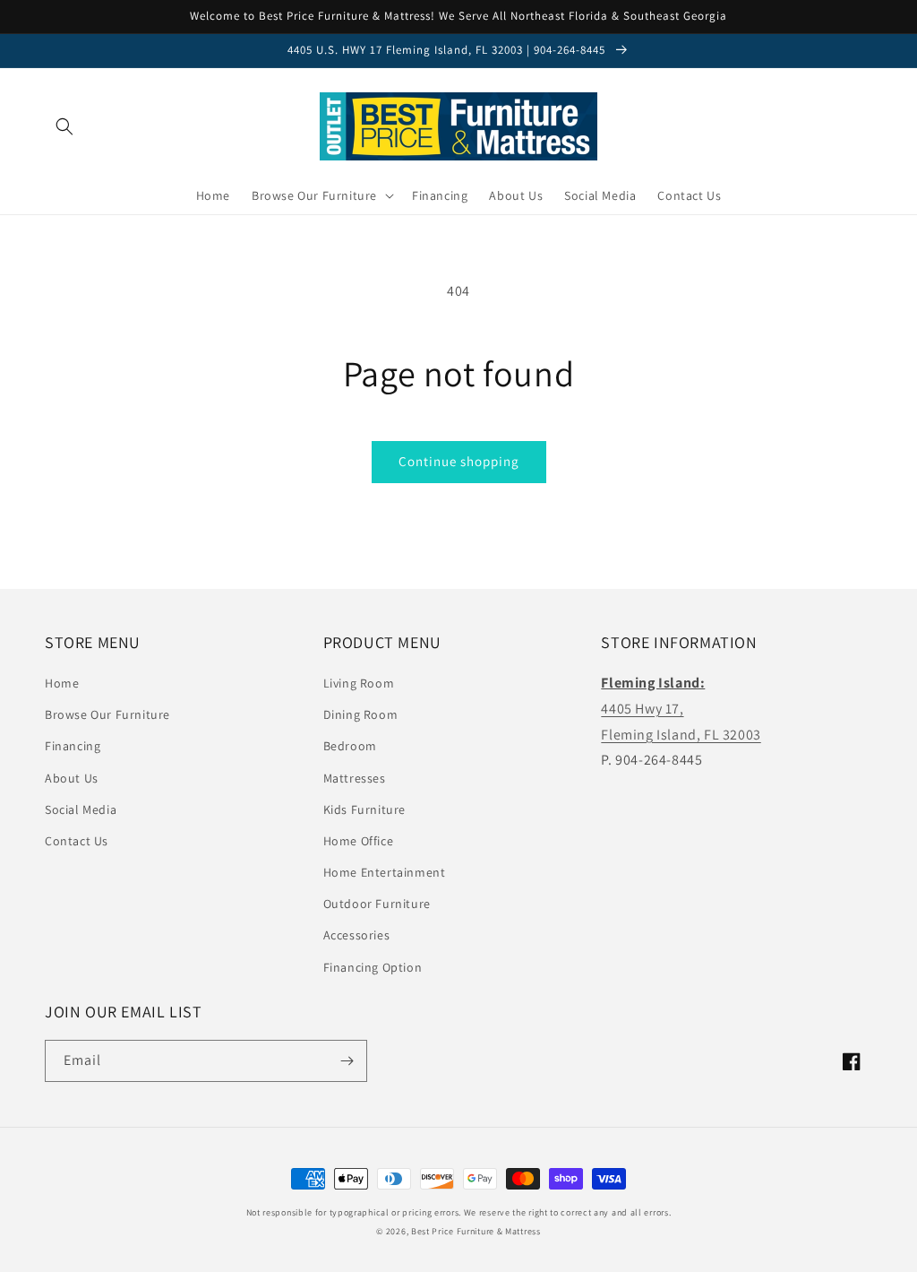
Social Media (80, 809)
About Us (72, 778)
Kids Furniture (364, 809)
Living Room (359, 683)
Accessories (356, 935)
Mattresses (354, 778)
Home (62, 683)
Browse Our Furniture (107, 714)
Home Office (358, 841)
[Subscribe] (346, 1061)
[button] (64, 126)
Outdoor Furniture (377, 904)
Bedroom (350, 746)
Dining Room (361, 714)
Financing (72, 746)
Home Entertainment (384, 872)
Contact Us (76, 841)
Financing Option (373, 967)
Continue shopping (459, 461)
